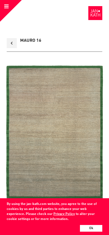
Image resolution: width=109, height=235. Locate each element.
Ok (91, 228)
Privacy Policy (64, 214)
